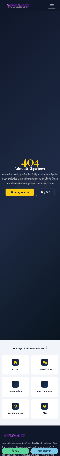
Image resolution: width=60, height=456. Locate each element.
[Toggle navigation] (52, 6)
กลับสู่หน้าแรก (21, 192)
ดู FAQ (47, 192)
